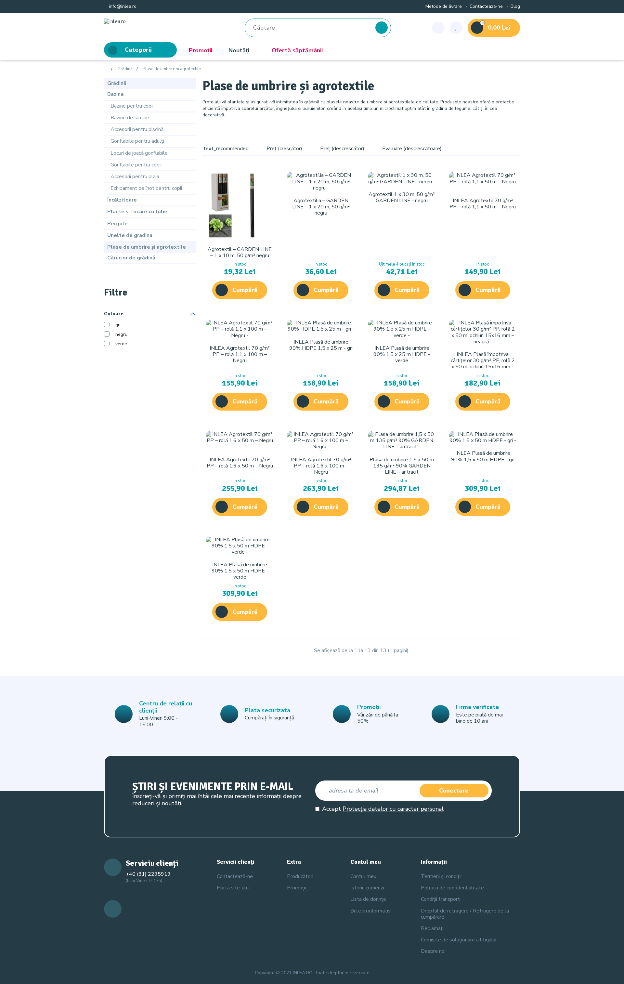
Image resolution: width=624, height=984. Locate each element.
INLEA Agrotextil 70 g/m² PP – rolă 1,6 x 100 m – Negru (321, 466)
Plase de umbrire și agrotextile (172, 69)
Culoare (114, 314)
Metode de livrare (443, 6)
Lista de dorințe (368, 899)
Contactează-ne (486, 6)
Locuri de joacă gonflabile (139, 153)
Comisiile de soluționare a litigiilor (459, 939)
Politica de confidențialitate (452, 887)
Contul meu (363, 876)
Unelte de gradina (129, 235)
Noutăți (238, 50)
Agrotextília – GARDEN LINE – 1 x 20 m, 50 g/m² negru (321, 206)
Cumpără (244, 290)
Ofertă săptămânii (297, 50)
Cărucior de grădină (131, 257)
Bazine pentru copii (131, 106)
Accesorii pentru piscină (136, 129)
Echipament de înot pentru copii (146, 188)
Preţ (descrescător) (342, 148)
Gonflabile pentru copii (136, 164)
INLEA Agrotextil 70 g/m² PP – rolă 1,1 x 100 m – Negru (240, 354)
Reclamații (433, 928)
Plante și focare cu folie (137, 211)
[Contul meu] (438, 27)
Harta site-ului (233, 887)
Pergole (117, 223)
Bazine (115, 94)
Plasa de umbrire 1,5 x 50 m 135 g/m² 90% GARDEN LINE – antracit (402, 466)
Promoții (200, 50)
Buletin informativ (370, 910)
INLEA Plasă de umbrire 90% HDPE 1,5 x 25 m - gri (321, 345)
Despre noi (433, 951)
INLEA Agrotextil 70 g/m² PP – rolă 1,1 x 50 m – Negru (482, 203)
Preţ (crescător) (284, 148)
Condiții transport (440, 899)
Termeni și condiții (441, 876)
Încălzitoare (122, 199)
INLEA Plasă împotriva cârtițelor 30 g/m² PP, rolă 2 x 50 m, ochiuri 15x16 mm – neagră (483, 364)
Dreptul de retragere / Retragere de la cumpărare (465, 914)
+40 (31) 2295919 (148, 874)
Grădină (125, 69)
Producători (300, 876)
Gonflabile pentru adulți (137, 141)
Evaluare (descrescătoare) (412, 148)
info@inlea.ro (122, 6)
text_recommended (226, 148)
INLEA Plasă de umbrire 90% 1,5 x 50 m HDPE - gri (482, 456)
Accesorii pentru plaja (134, 176)
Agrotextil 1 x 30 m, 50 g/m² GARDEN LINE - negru (402, 197)
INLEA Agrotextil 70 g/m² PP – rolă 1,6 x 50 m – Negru (240, 462)
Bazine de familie (129, 117)
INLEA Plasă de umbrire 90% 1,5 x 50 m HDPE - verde (240, 571)
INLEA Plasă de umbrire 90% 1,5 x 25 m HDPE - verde (401, 354)
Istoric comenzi (367, 887)
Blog (515, 6)
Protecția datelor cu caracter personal (393, 809)
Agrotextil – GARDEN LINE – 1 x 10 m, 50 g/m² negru (240, 252)
